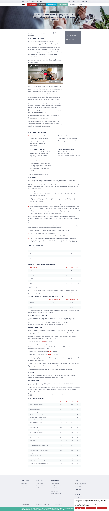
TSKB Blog (33, 1)
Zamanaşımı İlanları (39, 492)
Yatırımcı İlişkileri (72, 4)
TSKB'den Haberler (39, 1)
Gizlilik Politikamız (39, 504)
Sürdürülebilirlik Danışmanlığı (56, 493)
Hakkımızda (80, 4)
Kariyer (67, 33)
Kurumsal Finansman (39, 483)
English (78, 1)
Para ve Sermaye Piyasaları (40, 485)
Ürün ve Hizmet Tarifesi (71, 1)
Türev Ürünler (38, 487)
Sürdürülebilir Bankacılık (63, 4)
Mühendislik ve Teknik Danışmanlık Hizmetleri (55, 488)
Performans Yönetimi (70, 39)
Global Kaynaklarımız (24, 487)
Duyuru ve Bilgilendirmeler (40, 490)
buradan (44, 341)
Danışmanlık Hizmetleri (52, 4)
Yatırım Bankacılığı (42, 4)
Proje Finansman (24, 485)
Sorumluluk (50, 504)
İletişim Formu (78, 489)
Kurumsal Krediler (24, 483)
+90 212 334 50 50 (78, 486)
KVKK (45, 504)
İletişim (76, 480)
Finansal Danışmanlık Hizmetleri (56, 485)
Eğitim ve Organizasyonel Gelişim (71, 36)
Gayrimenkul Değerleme (55, 491)
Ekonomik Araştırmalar (55, 483)
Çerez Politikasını (39, 509)
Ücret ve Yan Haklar (69, 42)
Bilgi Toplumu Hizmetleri (58, 504)
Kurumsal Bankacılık (32, 4)
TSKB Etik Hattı (78, 491)
